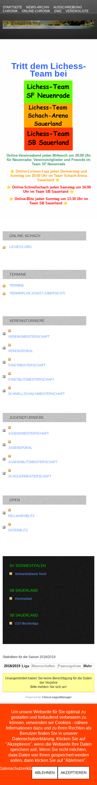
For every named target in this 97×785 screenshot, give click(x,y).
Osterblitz (18, 530)
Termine (16, 285)
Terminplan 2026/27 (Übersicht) (37, 293)
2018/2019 (12, 666)
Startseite (12, 7)
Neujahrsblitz (21, 516)
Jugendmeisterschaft (28, 433)
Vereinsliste (77, 11)
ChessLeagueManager (57, 697)
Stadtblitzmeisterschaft (31, 379)
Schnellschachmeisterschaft (36, 394)
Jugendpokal (20, 448)
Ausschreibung (67, 7)
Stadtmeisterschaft (27, 365)
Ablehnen (45, 772)
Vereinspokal (20, 351)
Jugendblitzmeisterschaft (32, 462)
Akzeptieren (73, 772)
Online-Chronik (36, 11)
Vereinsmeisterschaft (29, 337)
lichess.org (20, 247)
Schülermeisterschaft (29, 476)
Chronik (10, 11)
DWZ (57, 11)
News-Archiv (37, 7)
